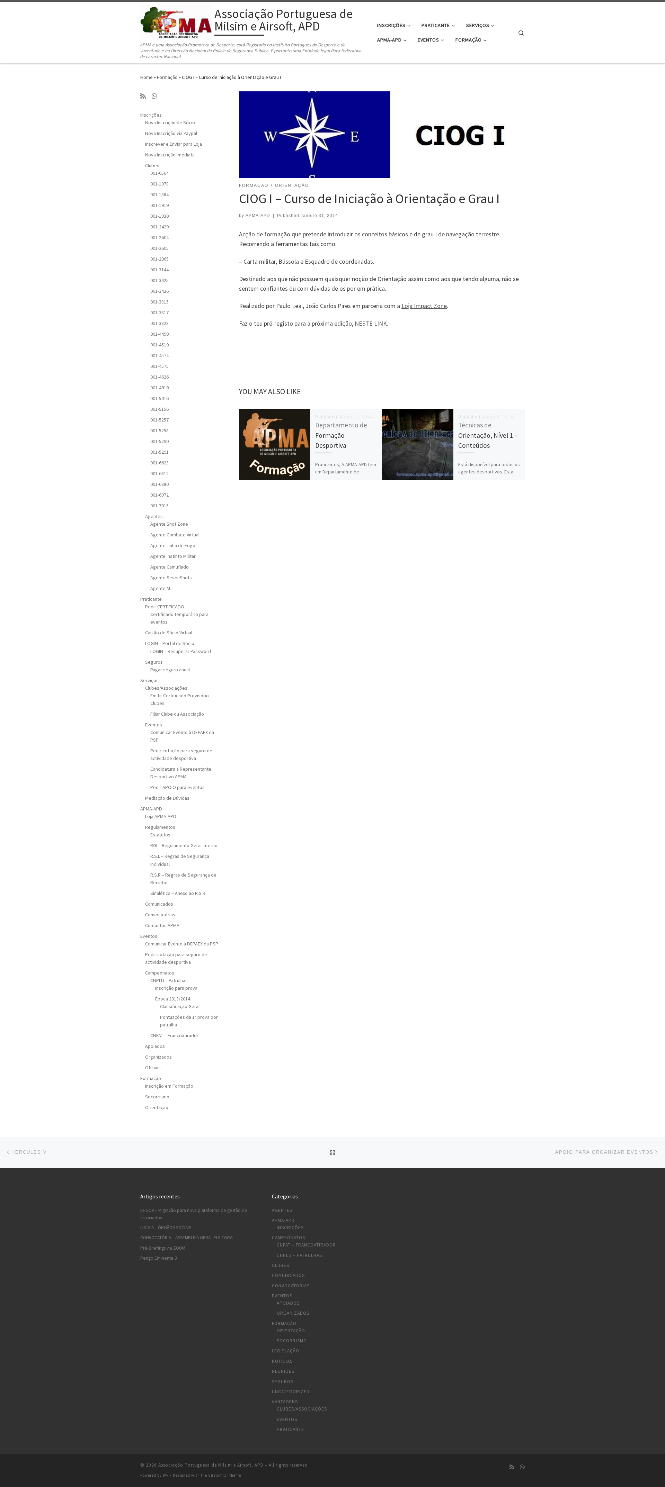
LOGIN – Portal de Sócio (169, 643)
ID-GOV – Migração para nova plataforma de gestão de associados (193, 1214)
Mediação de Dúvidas (167, 798)
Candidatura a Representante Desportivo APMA (180, 773)
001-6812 (159, 473)
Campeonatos (159, 973)
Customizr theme (224, 1475)
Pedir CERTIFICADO (164, 607)
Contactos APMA (162, 925)
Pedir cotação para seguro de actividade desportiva (181, 754)
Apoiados (155, 1046)
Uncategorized (291, 1392)
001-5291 (159, 452)
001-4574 (159, 355)
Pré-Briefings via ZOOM (162, 1248)
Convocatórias (160, 915)
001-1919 (159, 205)
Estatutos (160, 835)
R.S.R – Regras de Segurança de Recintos (183, 879)
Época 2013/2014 (172, 999)
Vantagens (285, 1402)
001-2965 (159, 259)
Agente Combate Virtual (175, 535)
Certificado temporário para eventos (179, 618)
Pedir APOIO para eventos (177, 787)
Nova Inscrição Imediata (170, 155)
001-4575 (159, 366)
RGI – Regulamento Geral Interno (184, 845)
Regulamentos (160, 827)
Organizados (158, 1057)
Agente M (160, 588)
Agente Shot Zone (169, 524)
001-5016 (159, 398)
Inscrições (151, 115)
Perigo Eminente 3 (158, 1258)
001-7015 (159, 505)
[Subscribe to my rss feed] (143, 96)
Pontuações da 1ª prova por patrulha (189, 1021)
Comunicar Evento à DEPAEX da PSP (182, 736)
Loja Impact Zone (424, 306)
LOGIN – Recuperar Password (180, 651)
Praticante (151, 599)
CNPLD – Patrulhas (169, 980)
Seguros (154, 662)
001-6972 (159, 495)
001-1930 (159, 216)
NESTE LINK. (371, 323)
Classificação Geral (180, 1006)
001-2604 (159, 237)
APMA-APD (258, 215)
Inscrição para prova (176, 988)
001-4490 (159, 334)
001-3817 (159, 312)
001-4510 (159, 345)
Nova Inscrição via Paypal (171, 133)
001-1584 (159, 194)
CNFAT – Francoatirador (174, 1035)
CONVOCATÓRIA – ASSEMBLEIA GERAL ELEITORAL (187, 1238)
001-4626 (159, 377)
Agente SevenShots (171, 577)
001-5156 (159, 409)
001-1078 (159, 184)
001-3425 (159, 280)
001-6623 (159, 463)
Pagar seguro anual (170, 670)
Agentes (154, 516)
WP (166, 1475)
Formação (167, 77)
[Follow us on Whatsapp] (154, 96)
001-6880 (159, 484)
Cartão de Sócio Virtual (168, 632)
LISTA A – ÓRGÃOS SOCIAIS (165, 1228)
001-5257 (159, 420)
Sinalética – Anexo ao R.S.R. (178, 893)
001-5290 (159, 441)
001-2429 (159, 227)
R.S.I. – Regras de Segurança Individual (179, 860)
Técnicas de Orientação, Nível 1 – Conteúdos (488, 435)
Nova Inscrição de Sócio (170, 122)
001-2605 (159, 248)
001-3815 (159, 302)
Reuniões (283, 1371)
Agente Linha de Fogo (172, 545)
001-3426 (159, 291)
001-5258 (159, 430)
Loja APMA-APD (160, 816)
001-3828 (159, 323)
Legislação (285, 1351)
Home (146, 77)
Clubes (152, 165)
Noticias (282, 1361)
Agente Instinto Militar (173, 556)
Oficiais (153, 1067)
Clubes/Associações (166, 688)
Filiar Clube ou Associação (177, 714)
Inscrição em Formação (169, 1086)
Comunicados (159, 904)
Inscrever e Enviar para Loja (173, 144)
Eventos (153, 725)
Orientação (156, 1107)
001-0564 (159, 173)
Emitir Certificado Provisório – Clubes (181, 699)
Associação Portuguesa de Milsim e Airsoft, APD (211, 1465)
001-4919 (159, 387)
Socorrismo (157, 1097)
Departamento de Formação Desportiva (341, 435)
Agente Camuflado (169, 567)
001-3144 (159, 269)
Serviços (149, 680)
